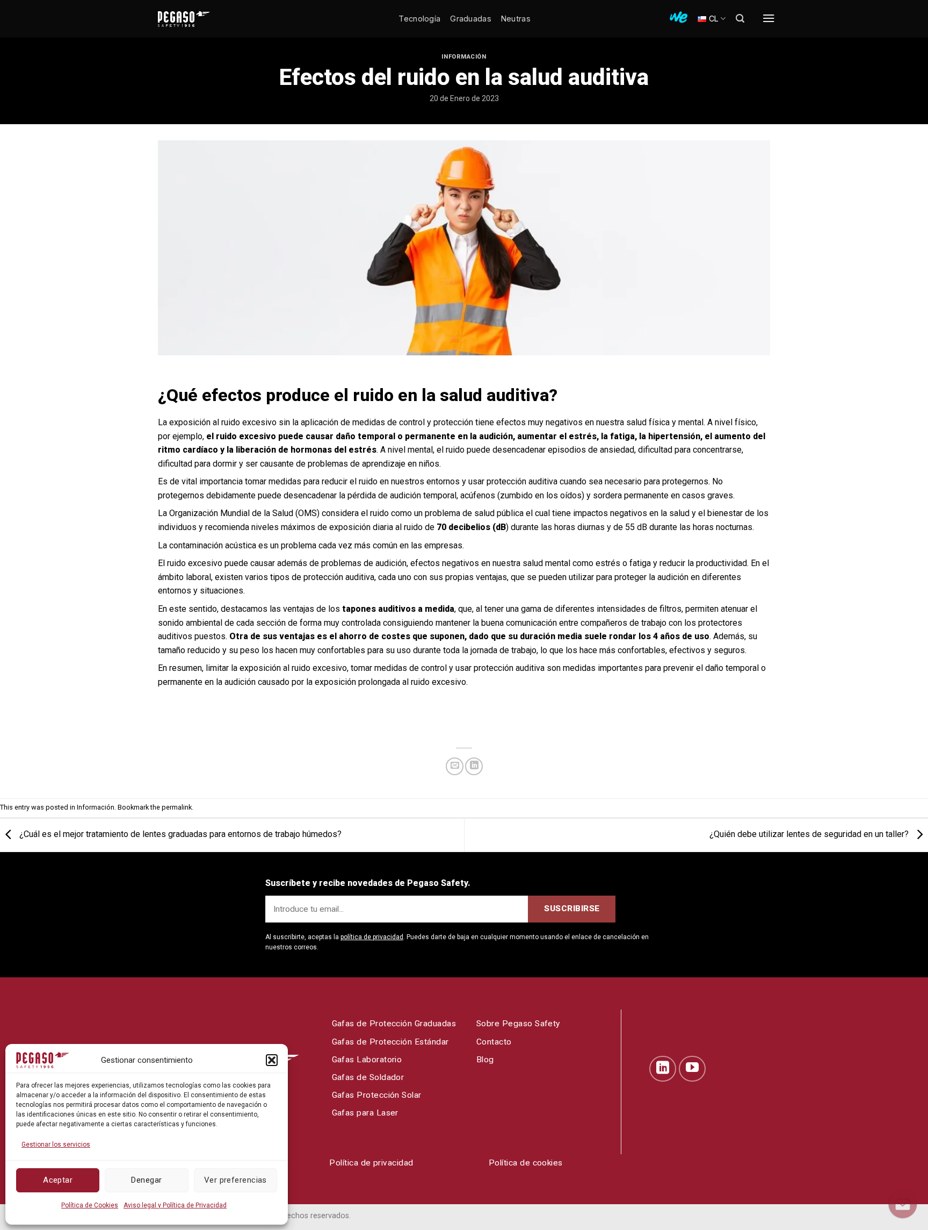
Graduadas (470, 18)
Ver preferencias (235, 1180)
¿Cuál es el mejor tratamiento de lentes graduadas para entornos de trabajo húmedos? (179, 834)
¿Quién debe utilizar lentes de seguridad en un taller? (810, 834)
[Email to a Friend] (454, 766)
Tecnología (419, 18)
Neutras (516, 18)
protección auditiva (522, 481)
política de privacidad (371, 937)
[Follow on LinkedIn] (662, 1069)
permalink (177, 807)
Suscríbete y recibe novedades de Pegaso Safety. (367, 883)
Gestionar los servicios (55, 1144)
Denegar (146, 1180)
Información (463, 56)
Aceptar (58, 1180)
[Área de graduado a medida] (678, 17)
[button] (271, 1060)
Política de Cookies (89, 1205)
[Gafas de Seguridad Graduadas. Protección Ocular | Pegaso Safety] (201, 19)
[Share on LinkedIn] (474, 766)
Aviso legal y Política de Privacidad (175, 1205)
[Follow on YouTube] (692, 1069)
